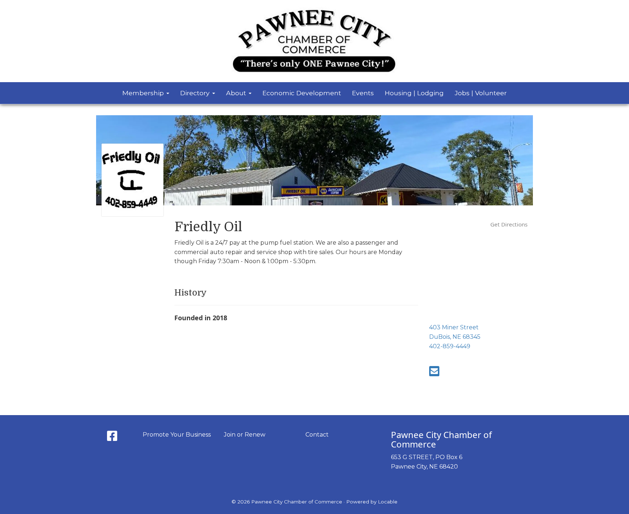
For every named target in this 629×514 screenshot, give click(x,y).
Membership (144, 93)
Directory (195, 93)
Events (363, 93)
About (237, 93)
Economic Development (301, 93)
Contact (317, 434)
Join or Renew (244, 434)
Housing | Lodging (414, 93)
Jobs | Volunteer (481, 93)
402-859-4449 (449, 346)
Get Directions (508, 224)
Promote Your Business (177, 434)
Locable (387, 502)
